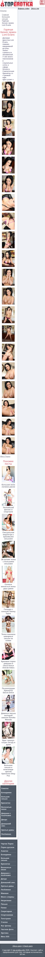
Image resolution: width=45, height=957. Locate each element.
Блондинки (6, 793)
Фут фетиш (6, 926)
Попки (3, 908)
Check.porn (28, 946)
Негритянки (6, 900)
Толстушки (6, 919)
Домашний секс (6, 825)
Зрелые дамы (7, 830)
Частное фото (7, 929)
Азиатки (4, 788)
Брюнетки (5, 803)
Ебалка (3, 11)
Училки (4, 922)
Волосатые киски (6, 808)
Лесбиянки (6, 834)
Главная (5, 15)
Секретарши (6, 911)
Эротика (4, 933)
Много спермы (7, 897)
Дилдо (4, 820)
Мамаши (4, 893)
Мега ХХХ (5, 937)
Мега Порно (5, 456)
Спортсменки (7, 915)
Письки (4, 904)
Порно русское (7, 847)
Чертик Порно (7, 844)
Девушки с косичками (6, 814)
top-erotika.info (19, 950)
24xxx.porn (17, 946)
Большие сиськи (6, 18)
